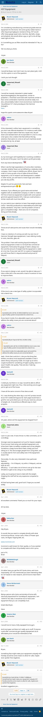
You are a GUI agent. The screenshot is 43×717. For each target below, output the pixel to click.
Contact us (4, 711)
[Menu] (2, 2)
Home (36, 711)
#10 (41, 333)
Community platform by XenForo (17, 715)
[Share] (38, 24)
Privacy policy (24, 711)
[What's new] (37, 2)
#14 (41, 497)
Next (22, 690)
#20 (41, 670)
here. (2, 108)
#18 (41, 621)
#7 (41, 268)
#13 (41, 432)
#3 (41, 90)
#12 (41, 416)
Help (31, 711)
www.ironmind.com (8, 542)
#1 (41, 24)
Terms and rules (14, 711)
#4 (41, 125)
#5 (41, 153)
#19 (41, 646)
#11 (41, 379)
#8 (41, 288)
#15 (41, 525)
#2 (41, 67)
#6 (41, 224)
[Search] (41, 2)
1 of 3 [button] (16, 690)
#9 (41, 306)
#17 (41, 591)
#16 (41, 567)
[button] (2, 708)
